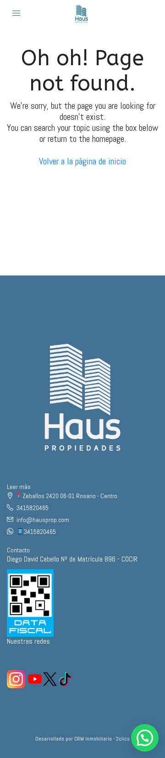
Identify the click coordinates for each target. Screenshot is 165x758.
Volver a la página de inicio (82, 161)
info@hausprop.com (42, 520)
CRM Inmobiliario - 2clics (102, 738)
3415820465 (32, 508)
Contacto (18, 550)
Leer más (19, 487)
